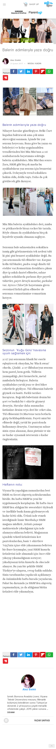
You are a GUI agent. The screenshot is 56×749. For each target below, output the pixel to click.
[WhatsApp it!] (49, 71)
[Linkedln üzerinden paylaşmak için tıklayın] (28, 71)
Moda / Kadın (11, 40)
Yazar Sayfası (42, 720)
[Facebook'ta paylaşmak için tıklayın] (13, 71)
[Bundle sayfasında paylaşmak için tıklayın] (5, 78)
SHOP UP (34, 4)
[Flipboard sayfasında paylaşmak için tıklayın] (43, 71)
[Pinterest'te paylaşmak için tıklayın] (36, 71)
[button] (4, 4)
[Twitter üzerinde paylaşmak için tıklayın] (21, 71)
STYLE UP (27, 40)
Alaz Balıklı (15, 60)
